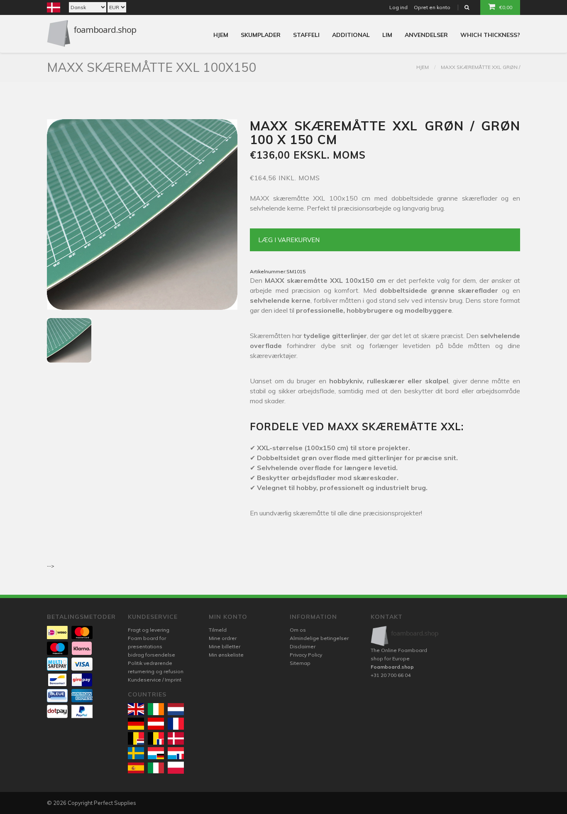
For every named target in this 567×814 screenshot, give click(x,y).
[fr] (176, 724)
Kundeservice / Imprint (154, 680)
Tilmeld (218, 630)
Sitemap (300, 663)
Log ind (398, 7)
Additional (351, 35)
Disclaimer (302, 646)
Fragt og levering (148, 630)
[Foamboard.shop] (405, 636)
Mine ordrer (223, 638)
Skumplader (261, 35)
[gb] (136, 709)
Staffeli (306, 35)
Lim (387, 35)
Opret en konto (432, 7)
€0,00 (505, 7)
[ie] (156, 709)
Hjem (220, 35)
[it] (156, 768)
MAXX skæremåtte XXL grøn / (480, 67)
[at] (156, 724)
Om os (298, 630)
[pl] (176, 768)
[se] (136, 753)
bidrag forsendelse (151, 655)
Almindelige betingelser (319, 638)
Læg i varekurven (289, 240)
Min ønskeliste (226, 655)
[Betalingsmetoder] (57, 632)
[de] (136, 724)
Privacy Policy (306, 655)
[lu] (156, 753)
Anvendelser (426, 35)
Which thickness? (490, 35)
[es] (136, 768)
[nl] (176, 709)
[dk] (176, 738)
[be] (136, 738)
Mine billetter (224, 646)
